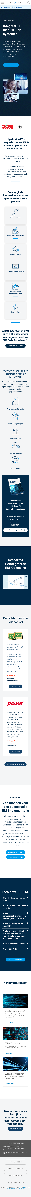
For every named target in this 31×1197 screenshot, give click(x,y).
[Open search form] (28, 2)
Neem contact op (11, 65)
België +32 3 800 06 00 (15, 1162)
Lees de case (15, 686)
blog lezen (9, 1053)
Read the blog (10, 1084)
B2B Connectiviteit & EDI (11, 7)
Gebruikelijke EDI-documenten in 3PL (12, 1146)
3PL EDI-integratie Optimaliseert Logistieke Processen (14, 1149)
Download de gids (14, 857)
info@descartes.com (15, 1175)
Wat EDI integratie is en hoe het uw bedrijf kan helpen (15, 1153)
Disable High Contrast (18, 1188)
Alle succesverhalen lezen (15, 764)
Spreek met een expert (15, 345)
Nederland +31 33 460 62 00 (15, 1168)
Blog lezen (9, 1022)
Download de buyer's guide (14, 530)
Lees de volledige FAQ (15, 959)
